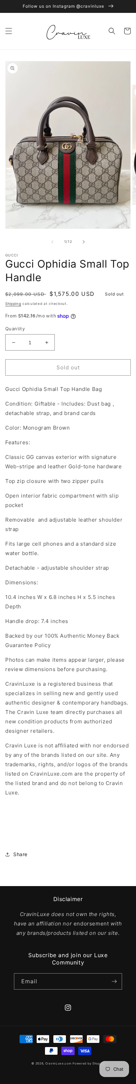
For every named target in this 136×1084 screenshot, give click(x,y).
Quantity (15, 328)
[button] (8, 31)
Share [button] (20, 854)
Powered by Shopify (89, 1063)
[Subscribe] (114, 981)
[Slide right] (83, 241)
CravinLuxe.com (58, 1063)
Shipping (13, 303)
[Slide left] (52, 241)
